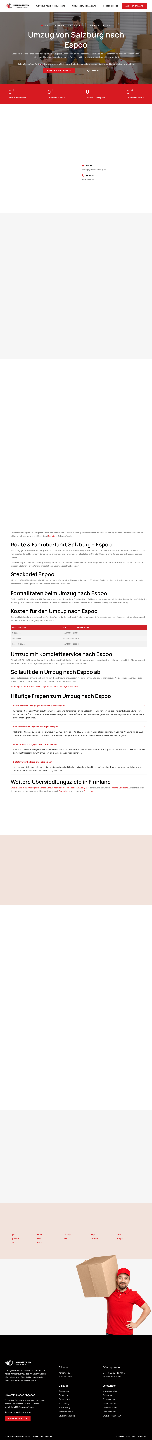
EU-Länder (88, 791)
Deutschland (64, 791)
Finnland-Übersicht (119, 787)
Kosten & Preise (110, 6)
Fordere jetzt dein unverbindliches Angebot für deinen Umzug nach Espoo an (45, 686)
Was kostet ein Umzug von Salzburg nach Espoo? (36, 726)
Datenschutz (142, 1436)
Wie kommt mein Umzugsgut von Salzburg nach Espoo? (39, 705)
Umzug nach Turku (19, 787)
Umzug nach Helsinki (56, 787)
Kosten (69, 627)
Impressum (130, 1436)
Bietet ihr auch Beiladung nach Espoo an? (32, 762)
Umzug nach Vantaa (37, 787)
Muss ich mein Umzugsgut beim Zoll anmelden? (35, 744)
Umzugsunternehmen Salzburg (50, 6)
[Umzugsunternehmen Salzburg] (17, 6)
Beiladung (52, 536)
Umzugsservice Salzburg (84, 6)
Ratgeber (120, 1436)
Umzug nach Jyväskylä (76, 787)
